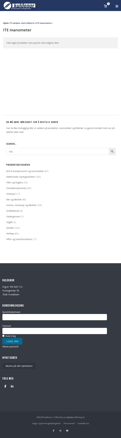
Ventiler (10, 227)
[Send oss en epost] (67, 431)
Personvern (69, 423)
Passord (6, 325)
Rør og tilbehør (14, 199)
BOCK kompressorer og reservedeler (25, 171)
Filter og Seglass (14, 182)
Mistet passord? (10, 346)
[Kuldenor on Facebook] (5, 386)
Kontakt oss (83, 423)
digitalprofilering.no (75, 417)
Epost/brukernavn (11, 311)
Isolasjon (11, 193)
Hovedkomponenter (16, 188)
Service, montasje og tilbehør (21, 205)
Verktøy (10, 233)
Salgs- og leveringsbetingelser (46, 423)
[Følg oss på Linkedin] (60, 431)
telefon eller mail (14, 132)
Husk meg (10, 335)
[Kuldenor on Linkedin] (12, 386)
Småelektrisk (12, 210)
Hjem (6, 23)
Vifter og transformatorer (19, 239)
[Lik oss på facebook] (54, 431)
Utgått (9, 222)
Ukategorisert (13, 216)
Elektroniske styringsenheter (20, 176)
